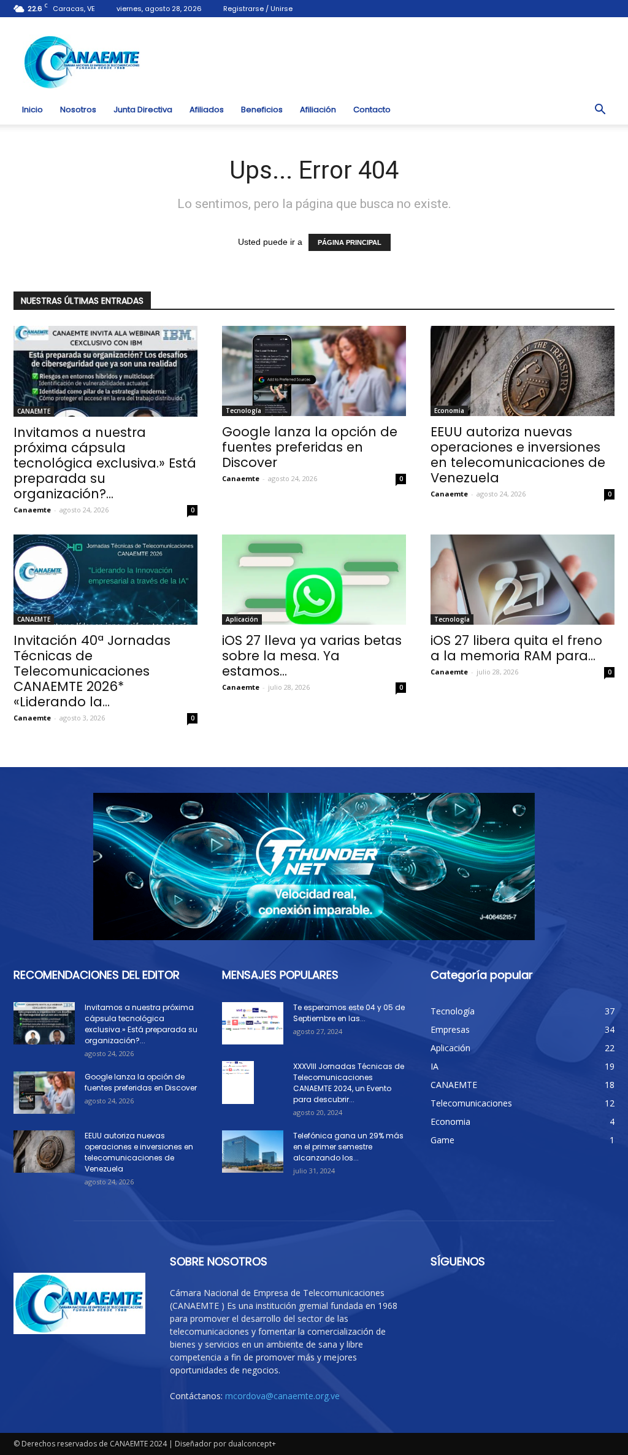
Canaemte (32, 509)
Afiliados (207, 109)
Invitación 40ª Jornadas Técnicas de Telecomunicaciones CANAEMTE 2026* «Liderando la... (91, 671)
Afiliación (318, 109)
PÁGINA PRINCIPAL (349, 242)
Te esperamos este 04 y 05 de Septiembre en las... (349, 1013)
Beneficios (262, 109)
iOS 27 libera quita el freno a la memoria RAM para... (516, 648)
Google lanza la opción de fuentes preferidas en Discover (309, 447)
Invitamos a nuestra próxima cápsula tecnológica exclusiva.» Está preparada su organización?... (104, 463)
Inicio (32, 109)
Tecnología (243, 410)
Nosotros (78, 109)
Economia (449, 410)
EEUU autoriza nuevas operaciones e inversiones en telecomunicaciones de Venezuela (518, 455)
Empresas (450, 1029)
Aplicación (242, 619)
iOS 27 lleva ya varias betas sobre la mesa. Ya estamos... (312, 655)
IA (434, 1066)
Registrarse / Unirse (258, 9)
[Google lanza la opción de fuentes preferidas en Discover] (314, 371)
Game (442, 1140)
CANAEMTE (33, 411)
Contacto (372, 109)
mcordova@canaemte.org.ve (282, 1396)
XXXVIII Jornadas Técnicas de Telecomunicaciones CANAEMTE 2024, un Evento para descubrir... (348, 1083)
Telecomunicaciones (471, 1103)
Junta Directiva (142, 109)
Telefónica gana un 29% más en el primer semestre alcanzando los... (348, 1146)
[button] (600, 110)
